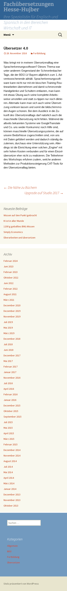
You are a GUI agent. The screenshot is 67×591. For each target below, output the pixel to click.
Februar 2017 (11, 366)
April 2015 (9, 433)
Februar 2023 (11, 272)
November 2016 (12, 377)
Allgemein (12, 545)
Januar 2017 (10, 372)
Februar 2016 (11, 394)
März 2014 (9, 483)
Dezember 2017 (12, 355)
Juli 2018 (8, 344)
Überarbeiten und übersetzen (19, 237)
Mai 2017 (8, 361)
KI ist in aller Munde (14, 220)
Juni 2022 (8, 283)
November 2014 (12, 455)
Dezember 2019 (12, 311)
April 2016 (9, 388)
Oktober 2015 (11, 411)
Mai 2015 (8, 427)
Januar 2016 (10, 400)
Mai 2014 (8, 472)
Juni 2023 (8, 266)
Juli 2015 (8, 422)
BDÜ (9, 551)
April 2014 (9, 477)
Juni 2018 (8, 349)
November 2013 (12, 500)
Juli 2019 (8, 322)
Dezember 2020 (12, 305)
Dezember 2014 (12, 450)
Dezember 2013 (12, 494)
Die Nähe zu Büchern (20, 187)
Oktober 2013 (11, 505)
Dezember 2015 (12, 405)
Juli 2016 (8, 383)
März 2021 (9, 299)
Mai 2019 (8, 327)
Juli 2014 (8, 466)
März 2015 (9, 438)
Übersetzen (13, 562)
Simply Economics (13, 232)
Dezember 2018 (12, 338)
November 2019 (12, 316)
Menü (7, 34)
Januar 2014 (10, 489)
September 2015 (12, 416)
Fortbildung (39, 53)
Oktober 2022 (11, 277)
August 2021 (10, 294)
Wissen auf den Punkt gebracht (20, 215)
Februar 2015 (11, 444)
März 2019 (9, 333)
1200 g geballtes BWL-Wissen (19, 226)
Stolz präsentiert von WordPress (21, 583)
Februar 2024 (11, 260)
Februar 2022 (11, 288)
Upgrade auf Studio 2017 (43, 193)
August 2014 (10, 461)
